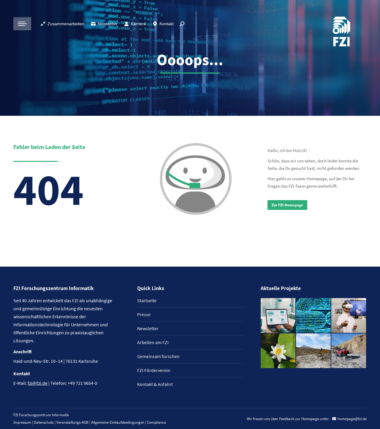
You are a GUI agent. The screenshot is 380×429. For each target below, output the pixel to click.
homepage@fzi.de (352, 418)
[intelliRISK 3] (349, 351)
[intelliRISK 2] (313, 351)
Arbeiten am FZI (153, 342)
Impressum (22, 422)
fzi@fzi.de (38, 383)
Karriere (138, 23)
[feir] (349, 315)
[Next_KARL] (278, 315)
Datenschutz (44, 422)
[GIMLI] (313, 315)
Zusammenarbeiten (66, 23)
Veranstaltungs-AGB (72, 422)
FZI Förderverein (153, 370)
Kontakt (166, 23)
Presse (144, 314)
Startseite (146, 300)
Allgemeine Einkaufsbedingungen (117, 422)
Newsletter (108, 23)
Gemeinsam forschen (158, 356)
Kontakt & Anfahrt (155, 384)
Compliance (156, 422)
